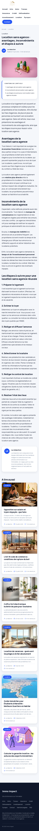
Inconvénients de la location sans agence (20, 90)
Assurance (6, 13)
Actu (11, 9)
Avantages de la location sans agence (18, 87)
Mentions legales (22, 807)
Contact (7, 22)
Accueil (5, 9)
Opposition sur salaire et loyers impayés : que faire (15, 510)
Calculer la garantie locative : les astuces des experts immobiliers (18, 754)
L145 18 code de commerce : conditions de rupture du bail (16, 558)
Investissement (8, 17)
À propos (27, 17)
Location (19, 17)
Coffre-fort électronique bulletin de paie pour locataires (18, 605)
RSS (31, 807)
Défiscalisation (24, 13)
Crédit (14, 13)
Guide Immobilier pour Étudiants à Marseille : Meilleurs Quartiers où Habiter (17, 703)
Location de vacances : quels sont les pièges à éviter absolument (19, 652)
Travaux (24, 9)
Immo (17, 9)
